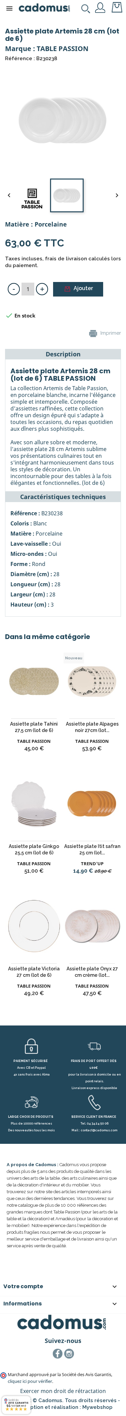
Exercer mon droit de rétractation (63, 1391)
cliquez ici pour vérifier (30, 1381)
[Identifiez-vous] (100, 7)
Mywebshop (97, 1407)
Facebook (57, 1353)
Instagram (69, 1353)
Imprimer (110, 333)
